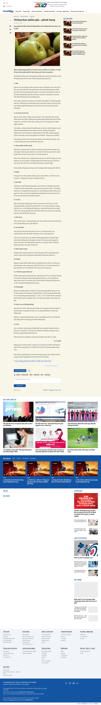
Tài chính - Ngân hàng (62, 11)
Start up (63, 636)
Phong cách (6, 651)
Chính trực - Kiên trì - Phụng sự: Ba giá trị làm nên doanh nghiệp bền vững (38, 481)
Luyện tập (32, 16)
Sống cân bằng (24, 16)
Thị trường (63, 638)
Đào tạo (44, 642)
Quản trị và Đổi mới (37, 11)
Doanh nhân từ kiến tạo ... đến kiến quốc (11, 672)
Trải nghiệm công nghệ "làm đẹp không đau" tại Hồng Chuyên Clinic (17, 450)
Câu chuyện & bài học (27, 644)
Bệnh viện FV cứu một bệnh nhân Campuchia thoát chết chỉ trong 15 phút (85, 601)
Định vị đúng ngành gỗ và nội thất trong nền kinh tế (80, 520)
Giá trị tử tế (6, 655)
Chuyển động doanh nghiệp (29, 651)
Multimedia (7, 458)
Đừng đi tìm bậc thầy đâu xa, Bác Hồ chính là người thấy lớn (61, 481)
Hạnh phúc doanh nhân (28, 636)
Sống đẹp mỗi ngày (46, 651)
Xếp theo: (45, 390)
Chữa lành (44, 653)
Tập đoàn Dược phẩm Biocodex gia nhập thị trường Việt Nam (82, 424)
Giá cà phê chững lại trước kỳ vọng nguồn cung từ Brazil (79, 29)
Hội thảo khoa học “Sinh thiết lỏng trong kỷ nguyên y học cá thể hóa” (49, 424)
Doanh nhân (26, 11)
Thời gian (51, 390)
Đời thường (78, 580)
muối (31, 374)
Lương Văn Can (7, 657)
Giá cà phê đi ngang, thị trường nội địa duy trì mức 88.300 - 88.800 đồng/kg (79, 52)
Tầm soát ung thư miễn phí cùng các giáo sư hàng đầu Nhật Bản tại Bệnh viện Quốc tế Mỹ (49, 450)
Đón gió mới (6, 670)
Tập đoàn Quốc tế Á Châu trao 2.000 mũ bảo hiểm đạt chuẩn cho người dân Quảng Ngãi (80, 609)
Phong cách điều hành (27, 638)
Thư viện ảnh (25, 458)
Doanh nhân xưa (26, 640)
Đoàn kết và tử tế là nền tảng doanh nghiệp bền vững (13, 481)
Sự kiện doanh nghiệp (28, 648)
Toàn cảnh (18, 11)
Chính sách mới (7, 634)
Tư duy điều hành (46, 634)
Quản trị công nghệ (46, 636)
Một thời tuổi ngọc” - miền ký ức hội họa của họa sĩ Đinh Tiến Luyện (80, 617)
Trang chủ (16, 16)
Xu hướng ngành (7, 640)
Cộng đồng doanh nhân (9, 638)
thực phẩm (47, 374)
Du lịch (81, 653)
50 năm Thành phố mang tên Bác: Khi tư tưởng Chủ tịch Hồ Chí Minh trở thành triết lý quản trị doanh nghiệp (85, 513)
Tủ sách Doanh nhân (8, 653)
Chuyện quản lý (45, 640)
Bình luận (5, 636)
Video (13, 458)
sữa (42, 374)
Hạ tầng (82, 638)
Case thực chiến (46, 638)
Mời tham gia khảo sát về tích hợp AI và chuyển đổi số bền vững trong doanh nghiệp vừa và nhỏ (80, 564)
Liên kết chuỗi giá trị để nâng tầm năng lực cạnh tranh (80, 530)
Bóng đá (44, 657)
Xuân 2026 (6, 667)
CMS (85, 703)
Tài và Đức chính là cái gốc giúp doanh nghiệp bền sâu (87, 481)
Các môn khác (45, 662)
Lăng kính (63, 640)
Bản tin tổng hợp (7, 642)
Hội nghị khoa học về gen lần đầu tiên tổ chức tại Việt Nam (17, 424)
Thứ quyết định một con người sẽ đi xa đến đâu (80, 571)
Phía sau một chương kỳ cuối (83, 558)
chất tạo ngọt (25, 374)
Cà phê (18, 374)
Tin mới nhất (9, 6)
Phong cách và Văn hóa (77, 11)
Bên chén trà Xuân (7, 675)
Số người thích (57, 390)
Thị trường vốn (83, 636)
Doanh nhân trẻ (26, 642)
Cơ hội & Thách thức (66, 634)
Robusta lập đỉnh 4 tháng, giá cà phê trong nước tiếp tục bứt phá (79, 38)
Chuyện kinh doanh (49, 11)
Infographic (33, 458)
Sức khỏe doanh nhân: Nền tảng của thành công (81, 450)
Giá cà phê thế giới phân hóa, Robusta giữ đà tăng (79, 22)
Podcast (19, 458)
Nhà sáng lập (25, 634)
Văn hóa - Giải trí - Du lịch (87, 648)
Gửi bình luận (20, 385)
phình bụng (36, 374)
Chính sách (83, 634)
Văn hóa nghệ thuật (85, 651)
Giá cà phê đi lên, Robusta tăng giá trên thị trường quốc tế (79, 45)
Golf (43, 659)
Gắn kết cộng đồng (27, 653)
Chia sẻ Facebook (20, 370)
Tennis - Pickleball (46, 661)
